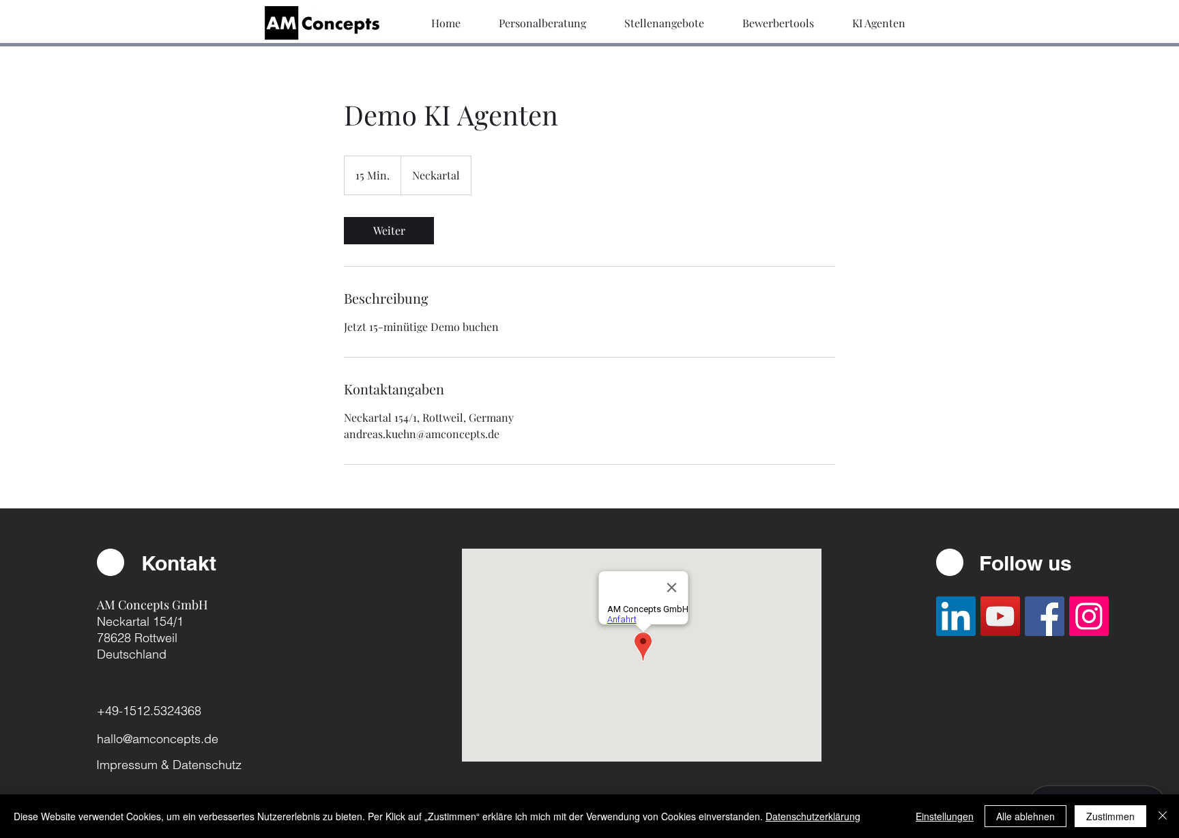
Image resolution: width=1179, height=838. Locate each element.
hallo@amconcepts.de (157, 739)
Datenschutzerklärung (813, 816)
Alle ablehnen (1025, 816)
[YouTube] (1000, 616)
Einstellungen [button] (945, 816)
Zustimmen (1110, 816)
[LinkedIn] (956, 616)
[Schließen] (1162, 816)
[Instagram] (1089, 616)
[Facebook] (1044, 616)
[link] (389, 230)
